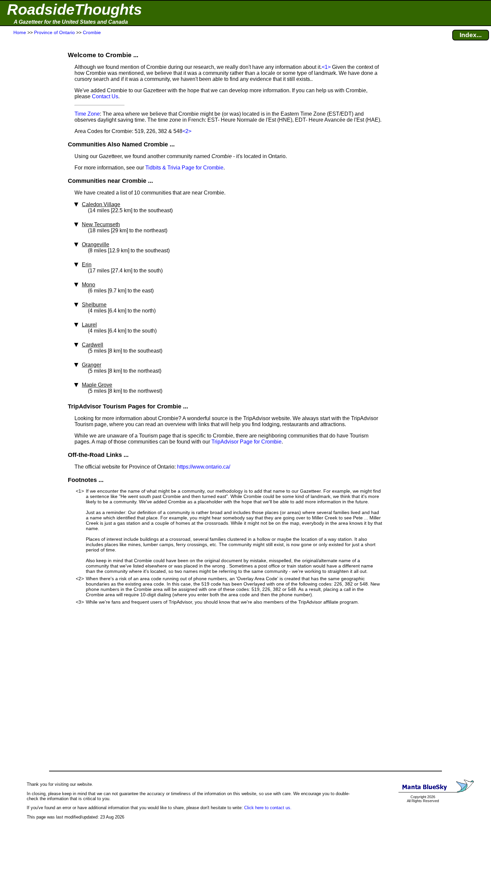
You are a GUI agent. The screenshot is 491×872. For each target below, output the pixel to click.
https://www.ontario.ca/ (203, 467)
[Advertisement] (29, 168)
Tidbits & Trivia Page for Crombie (184, 167)
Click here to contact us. (268, 807)
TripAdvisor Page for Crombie (246, 442)
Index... (471, 34)
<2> (186, 131)
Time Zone (87, 114)
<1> (326, 67)
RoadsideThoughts (74, 9)
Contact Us (105, 96)
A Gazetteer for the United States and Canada (71, 22)
